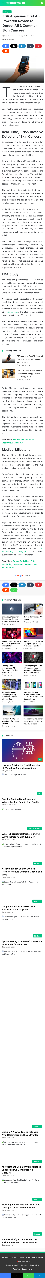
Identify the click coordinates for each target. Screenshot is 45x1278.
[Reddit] (5, 51)
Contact (24, 1265)
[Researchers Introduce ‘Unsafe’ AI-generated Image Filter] (12, 633)
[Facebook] (5, 46)
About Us (15, 1265)
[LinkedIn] (22, 46)
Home (8, 1265)
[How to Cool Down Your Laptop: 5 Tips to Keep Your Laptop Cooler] (33, 633)
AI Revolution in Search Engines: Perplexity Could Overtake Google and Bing (22, 871)
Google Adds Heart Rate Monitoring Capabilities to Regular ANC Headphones (20, 564)
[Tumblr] (30, 46)
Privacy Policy (34, 1265)
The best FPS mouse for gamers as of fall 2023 (33, 720)
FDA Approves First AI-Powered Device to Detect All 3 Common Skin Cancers (30, 359)
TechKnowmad (9, 36)
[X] (14, 46)
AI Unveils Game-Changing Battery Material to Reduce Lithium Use (9, 695)
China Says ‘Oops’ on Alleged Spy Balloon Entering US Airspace (10, 619)
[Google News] (22, 575)
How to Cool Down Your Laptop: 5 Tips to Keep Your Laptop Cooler (33, 643)
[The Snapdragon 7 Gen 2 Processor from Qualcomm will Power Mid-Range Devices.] (33, 657)
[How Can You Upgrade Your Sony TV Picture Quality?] (12, 710)
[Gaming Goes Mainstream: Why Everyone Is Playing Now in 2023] (12, 657)
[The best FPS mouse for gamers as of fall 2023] (33, 710)
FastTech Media (24, 1261)
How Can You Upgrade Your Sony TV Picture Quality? (11, 721)
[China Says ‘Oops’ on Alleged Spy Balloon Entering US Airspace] (12, 609)
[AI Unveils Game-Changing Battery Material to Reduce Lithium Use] (12, 684)
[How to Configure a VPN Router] (33, 609)
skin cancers (12, 312)
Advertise (16, 1269)
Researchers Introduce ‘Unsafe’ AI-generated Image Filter (11, 643)
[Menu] (3, 4)
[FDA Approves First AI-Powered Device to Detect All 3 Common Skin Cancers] (8, 358)
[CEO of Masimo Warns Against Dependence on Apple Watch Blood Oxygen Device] (8, 373)
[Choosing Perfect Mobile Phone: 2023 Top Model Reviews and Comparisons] (33, 684)
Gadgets (7, 12)
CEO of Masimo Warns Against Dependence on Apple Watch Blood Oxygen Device (29, 373)
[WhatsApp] (14, 590)
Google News (27, 1269)
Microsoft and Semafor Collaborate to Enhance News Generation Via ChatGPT (21, 1170)
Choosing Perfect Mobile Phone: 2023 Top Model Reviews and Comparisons (33, 695)
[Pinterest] (38, 46)
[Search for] (42, 4)
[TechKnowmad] (15, 3)
